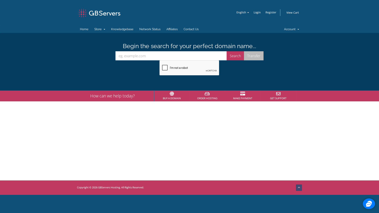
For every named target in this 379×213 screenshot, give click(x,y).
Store (98, 29)
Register (270, 12)
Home (84, 29)
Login (257, 12)
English (241, 12)
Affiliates (172, 29)
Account (290, 29)
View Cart (292, 12)
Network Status (149, 29)
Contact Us (191, 29)
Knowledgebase (122, 29)
